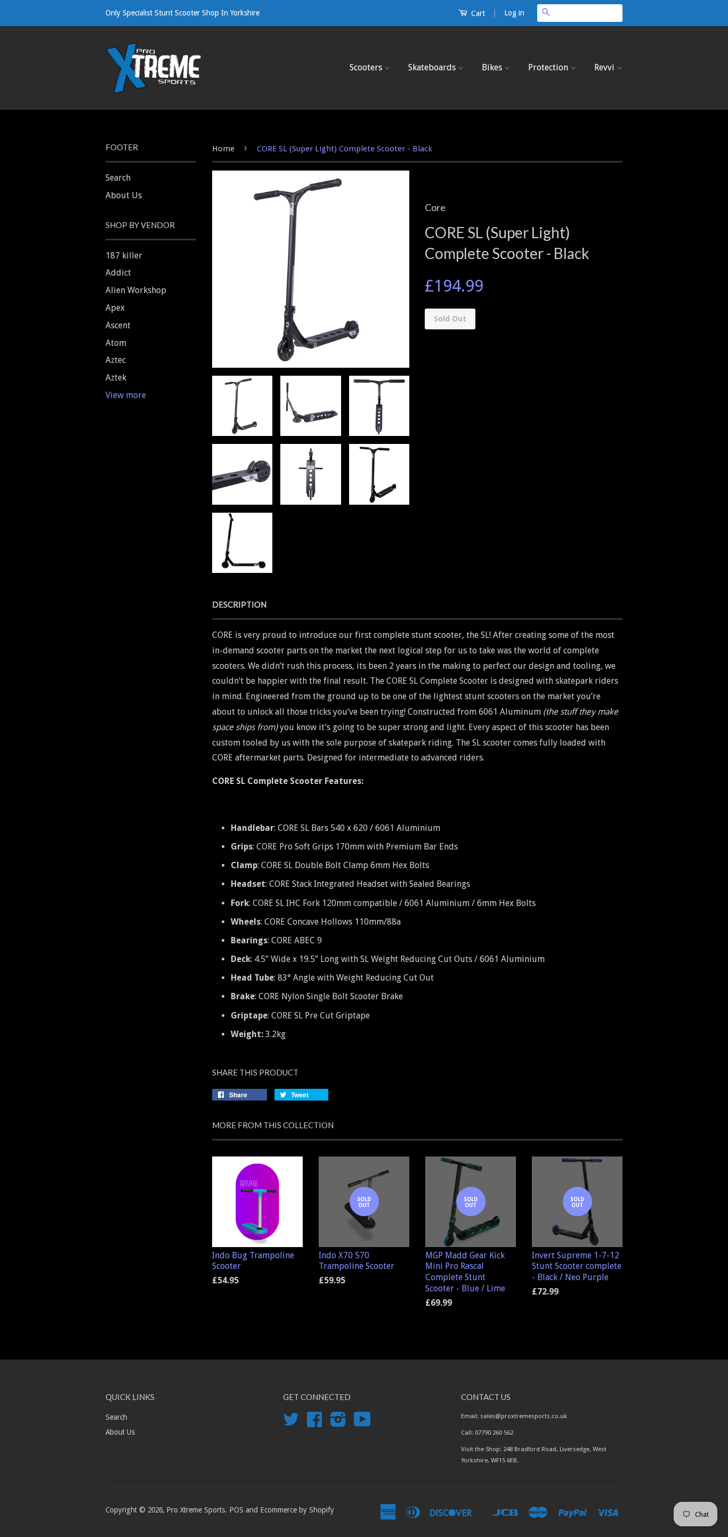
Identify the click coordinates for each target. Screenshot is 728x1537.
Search (118, 178)
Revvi (605, 67)
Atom (116, 343)
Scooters (367, 67)
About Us (124, 195)
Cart (477, 13)
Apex (115, 308)
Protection (549, 67)
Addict (118, 273)
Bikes (493, 67)
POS (236, 1510)
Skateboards (433, 67)
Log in (514, 13)
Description (239, 604)
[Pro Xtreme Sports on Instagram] (338, 1423)
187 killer (124, 255)
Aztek (116, 378)
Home (223, 148)
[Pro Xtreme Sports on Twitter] (291, 1423)
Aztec (116, 360)
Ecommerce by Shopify (297, 1510)
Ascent (118, 325)
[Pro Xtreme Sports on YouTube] (362, 1423)
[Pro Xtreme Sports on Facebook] (314, 1423)
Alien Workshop (136, 290)
